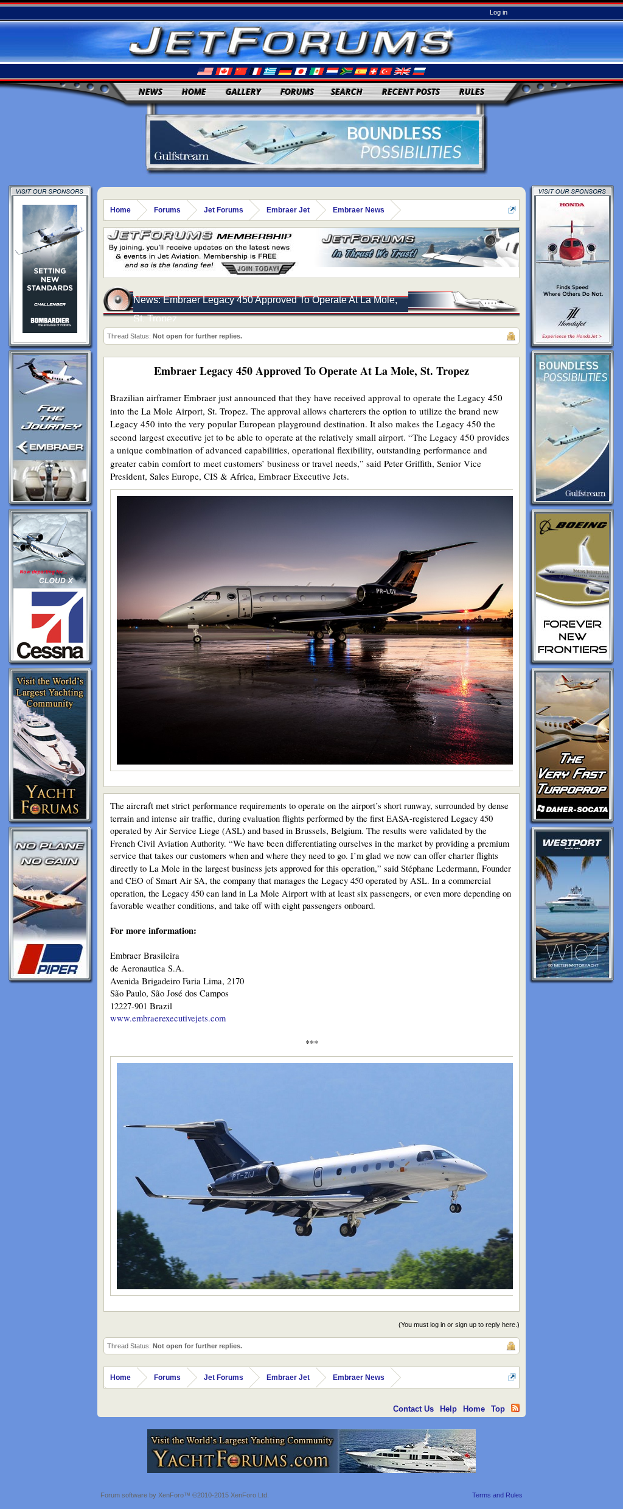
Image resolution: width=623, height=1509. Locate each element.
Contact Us (413, 1408)
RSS (515, 1408)
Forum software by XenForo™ (184, 1495)
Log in (498, 12)
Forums (297, 91)
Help (448, 1408)
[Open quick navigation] (512, 210)
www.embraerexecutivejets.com (168, 1018)
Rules (471, 91)
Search (347, 91)
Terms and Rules (497, 1495)
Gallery (243, 91)
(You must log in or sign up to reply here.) (459, 1324)
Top (498, 1408)
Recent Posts (411, 91)
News (150, 91)
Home (194, 91)
